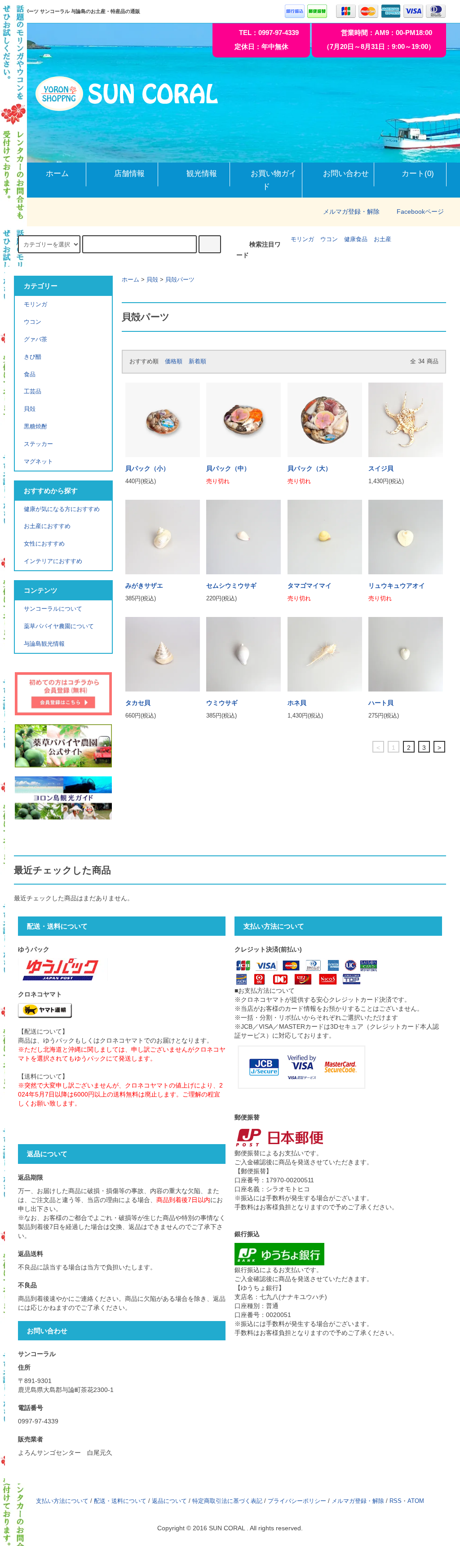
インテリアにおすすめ (53, 561)
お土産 (382, 239)
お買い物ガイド (273, 180)
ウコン (329, 239)
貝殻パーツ (180, 280)
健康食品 (355, 239)
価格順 (173, 361)
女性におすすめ (44, 544)
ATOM (415, 1501)
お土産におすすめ (47, 526)
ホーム (57, 173)
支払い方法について (62, 1501)
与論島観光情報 (44, 644)
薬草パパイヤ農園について (59, 626)
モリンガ (302, 239)
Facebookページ (420, 211)
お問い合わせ (346, 173)
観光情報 (201, 173)
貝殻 (152, 280)
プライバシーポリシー (297, 1501)
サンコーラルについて (53, 609)
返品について (169, 1501)
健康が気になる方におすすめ (62, 509)
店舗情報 (129, 173)
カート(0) (418, 173)
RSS (395, 1501)
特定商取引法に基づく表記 (227, 1501)
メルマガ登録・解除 (351, 211)
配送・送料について (120, 1501)
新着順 (197, 361)
